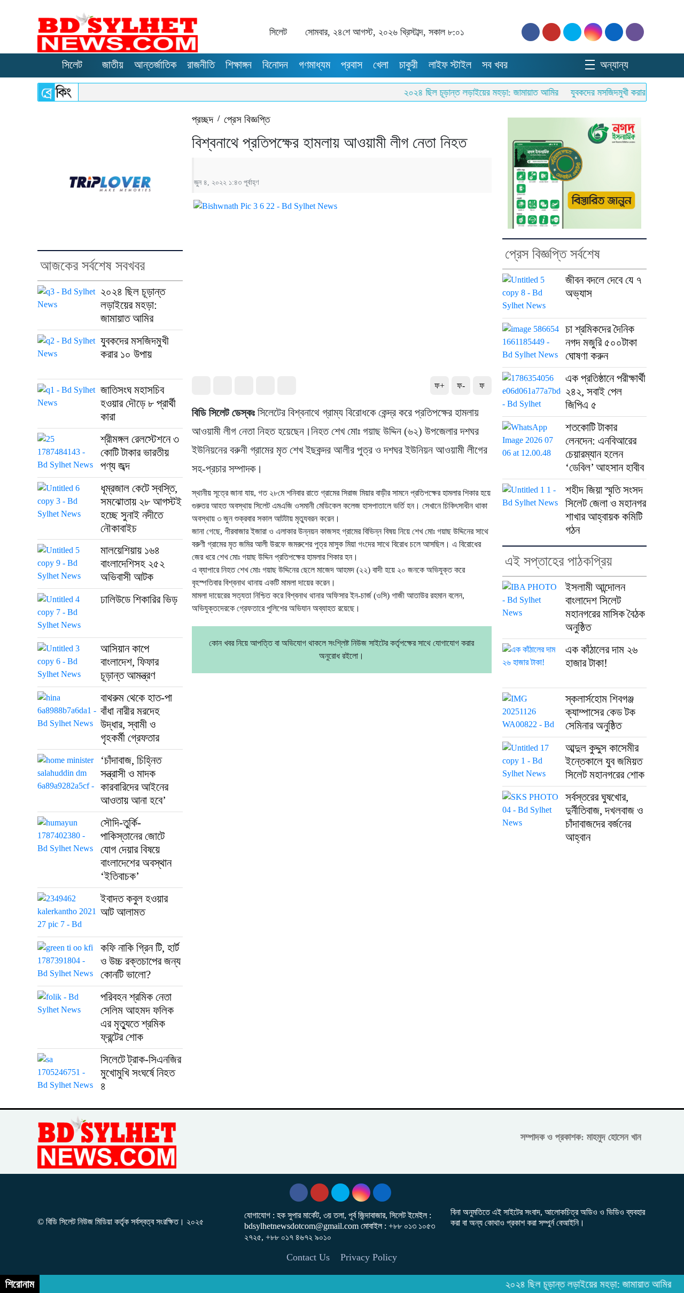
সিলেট (72, 65)
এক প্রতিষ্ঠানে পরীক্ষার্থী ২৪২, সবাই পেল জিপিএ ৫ (605, 391)
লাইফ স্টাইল (450, 65)
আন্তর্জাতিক (155, 65)
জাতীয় (112, 65)
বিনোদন (275, 65)
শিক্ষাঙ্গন (239, 65)
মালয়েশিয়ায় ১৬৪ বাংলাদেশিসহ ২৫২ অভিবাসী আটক (132, 563)
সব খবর (495, 65)
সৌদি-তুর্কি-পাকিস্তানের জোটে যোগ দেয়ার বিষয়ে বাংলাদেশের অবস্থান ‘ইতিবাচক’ (136, 849)
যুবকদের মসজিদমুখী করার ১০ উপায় (602, 92)
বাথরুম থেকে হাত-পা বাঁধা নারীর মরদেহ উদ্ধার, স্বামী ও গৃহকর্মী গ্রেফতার (136, 717)
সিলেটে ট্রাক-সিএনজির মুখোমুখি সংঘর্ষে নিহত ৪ (140, 1073)
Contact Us (308, 1257)
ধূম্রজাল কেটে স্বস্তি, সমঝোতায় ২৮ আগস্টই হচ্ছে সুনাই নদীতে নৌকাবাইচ (141, 508)
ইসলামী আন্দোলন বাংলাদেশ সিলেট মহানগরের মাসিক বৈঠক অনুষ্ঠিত (605, 607)
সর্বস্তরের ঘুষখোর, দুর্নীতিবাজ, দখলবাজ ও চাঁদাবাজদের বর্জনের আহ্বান (604, 817)
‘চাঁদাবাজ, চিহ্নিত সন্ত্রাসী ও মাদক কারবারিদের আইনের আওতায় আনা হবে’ (134, 780)
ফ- (461, 385)
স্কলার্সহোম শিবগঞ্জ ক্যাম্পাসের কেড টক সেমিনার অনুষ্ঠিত (600, 712)
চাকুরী (408, 65)
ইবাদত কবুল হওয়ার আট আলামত (134, 905)
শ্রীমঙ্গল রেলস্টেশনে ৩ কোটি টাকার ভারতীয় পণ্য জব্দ (139, 452)
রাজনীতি (201, 65)
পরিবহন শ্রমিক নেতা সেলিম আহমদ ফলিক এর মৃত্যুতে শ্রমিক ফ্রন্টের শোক (137, 1017)
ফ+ (439, 385)
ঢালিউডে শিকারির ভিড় (138, 599)
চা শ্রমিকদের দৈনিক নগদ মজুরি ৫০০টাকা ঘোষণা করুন (601, 342)
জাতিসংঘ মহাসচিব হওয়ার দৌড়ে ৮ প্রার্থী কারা (138, 403)
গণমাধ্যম (314, 65)
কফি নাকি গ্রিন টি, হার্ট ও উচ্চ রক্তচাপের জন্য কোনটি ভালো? (140, 961)
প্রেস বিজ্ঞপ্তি (247, 119)
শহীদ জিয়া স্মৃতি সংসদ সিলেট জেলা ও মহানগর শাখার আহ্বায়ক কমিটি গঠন (605, 510)
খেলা (380, 65)
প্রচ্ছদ (202, 119)
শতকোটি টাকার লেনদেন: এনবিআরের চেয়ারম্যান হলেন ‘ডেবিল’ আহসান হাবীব (604, 447)
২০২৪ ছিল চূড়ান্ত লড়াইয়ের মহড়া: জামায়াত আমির (460, 92)
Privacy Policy (368, 1257)
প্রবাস (351, 65)
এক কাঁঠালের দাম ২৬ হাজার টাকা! (601, 656)
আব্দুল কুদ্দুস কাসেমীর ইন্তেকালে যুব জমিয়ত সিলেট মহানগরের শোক (604, 761)
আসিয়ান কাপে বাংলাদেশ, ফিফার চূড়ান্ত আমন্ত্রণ (129, 662)
